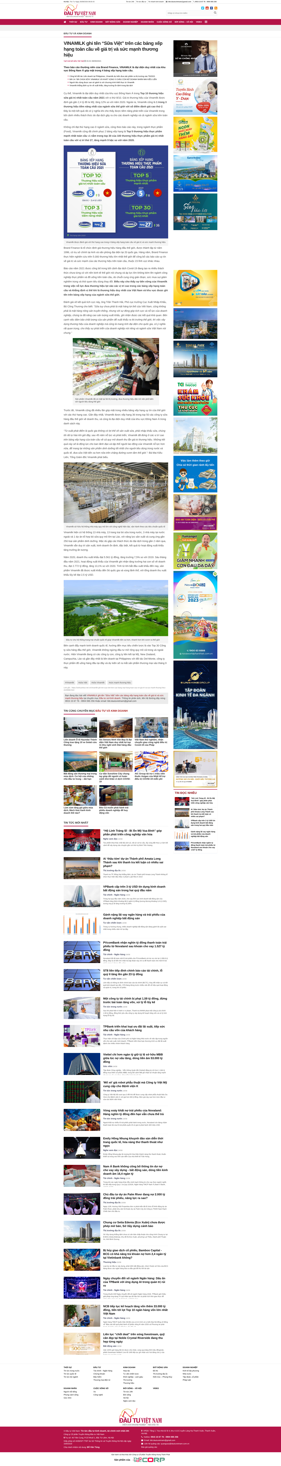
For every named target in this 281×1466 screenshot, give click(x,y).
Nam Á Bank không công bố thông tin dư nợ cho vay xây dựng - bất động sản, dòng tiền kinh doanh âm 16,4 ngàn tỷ (135, 1170)
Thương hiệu (109, 1262)
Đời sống (127, 1395)
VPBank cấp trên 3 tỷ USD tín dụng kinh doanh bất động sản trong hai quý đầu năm (203, 822)
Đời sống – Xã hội (184, 22)
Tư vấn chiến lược (112, 923)
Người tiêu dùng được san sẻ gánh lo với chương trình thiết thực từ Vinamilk (102, 82)
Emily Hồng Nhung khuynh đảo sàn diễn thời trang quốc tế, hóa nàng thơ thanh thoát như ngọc (133, 1142)
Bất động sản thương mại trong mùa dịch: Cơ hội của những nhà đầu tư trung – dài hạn (80, 776)
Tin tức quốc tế (70, 1374)
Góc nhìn (107, 1066)
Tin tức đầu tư (141, 2)
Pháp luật (187, 1380)
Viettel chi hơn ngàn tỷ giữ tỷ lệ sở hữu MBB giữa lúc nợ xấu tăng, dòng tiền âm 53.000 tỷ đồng (133, 1058)
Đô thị (155, 1371)
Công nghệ (98, 1395)
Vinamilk (70, 682)
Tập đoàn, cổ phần (190, 1377)
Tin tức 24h (130, 2)
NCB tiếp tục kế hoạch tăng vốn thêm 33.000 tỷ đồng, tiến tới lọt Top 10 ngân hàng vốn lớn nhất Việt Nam (135, 1310)
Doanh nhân (147, 22)
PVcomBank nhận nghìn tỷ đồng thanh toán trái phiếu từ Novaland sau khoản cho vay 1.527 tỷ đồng (135, 946)
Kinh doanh (96, 22)
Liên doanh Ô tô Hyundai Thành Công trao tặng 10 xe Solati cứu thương (80, 742)
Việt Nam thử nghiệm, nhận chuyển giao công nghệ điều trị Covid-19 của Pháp (151, 742)
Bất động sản (113, 22)
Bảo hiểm (97, 1377)
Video (199, 22)
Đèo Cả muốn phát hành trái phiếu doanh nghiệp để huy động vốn (113, 810)
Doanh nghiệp (130, 22)
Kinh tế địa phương (191, 1371)
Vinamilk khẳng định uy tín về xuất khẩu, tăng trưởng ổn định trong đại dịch (101, 85)
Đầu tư (84, 22)
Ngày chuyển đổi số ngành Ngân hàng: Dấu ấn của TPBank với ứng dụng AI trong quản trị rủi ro (134, 1282)
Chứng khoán (99, 1374)
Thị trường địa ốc (112, 870)
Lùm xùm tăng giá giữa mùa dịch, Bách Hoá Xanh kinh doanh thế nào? (78, 810)
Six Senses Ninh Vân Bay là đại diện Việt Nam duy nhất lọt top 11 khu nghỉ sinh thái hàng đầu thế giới (115, 743)
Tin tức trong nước (112, 1007)
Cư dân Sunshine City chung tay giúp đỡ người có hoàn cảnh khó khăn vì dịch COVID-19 (114, 777)
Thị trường (127, 1380)
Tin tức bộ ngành (71, 1377)
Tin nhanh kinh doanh (156, 2)
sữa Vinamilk (98, 682)
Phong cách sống (71, 1395)
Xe (94, 1392)
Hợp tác (126, 1371)
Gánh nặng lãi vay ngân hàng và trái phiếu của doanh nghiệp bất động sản (203, 834)
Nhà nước (187, 1374)
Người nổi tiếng (70, 1392)
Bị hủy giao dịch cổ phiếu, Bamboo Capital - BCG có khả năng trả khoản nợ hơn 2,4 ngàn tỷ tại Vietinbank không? (134, 1254)
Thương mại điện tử (101, 1380)
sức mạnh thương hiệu (120, 682)
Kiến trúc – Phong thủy (162, 1377)
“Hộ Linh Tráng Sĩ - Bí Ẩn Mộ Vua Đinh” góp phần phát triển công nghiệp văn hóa (203, 800)
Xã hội (126, 1398)
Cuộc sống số (164, 22)
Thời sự (73, 22)
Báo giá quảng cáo (149, 1447)
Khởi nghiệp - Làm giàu (133, 1377)
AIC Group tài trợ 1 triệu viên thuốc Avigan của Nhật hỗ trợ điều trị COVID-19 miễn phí (150, 776)
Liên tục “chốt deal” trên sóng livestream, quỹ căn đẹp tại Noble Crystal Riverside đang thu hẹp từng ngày (134, 1338)
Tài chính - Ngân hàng (114, 895)
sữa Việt (83, 682)
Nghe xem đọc (110, 839)
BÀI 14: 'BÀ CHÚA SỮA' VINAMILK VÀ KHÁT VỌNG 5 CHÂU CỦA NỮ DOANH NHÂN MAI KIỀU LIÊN (113, 79)
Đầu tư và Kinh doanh (78, 33)
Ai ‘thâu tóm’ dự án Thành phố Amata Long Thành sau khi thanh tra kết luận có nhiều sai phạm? (133, 862)
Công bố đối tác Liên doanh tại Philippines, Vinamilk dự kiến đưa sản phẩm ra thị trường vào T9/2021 (112, 76)
